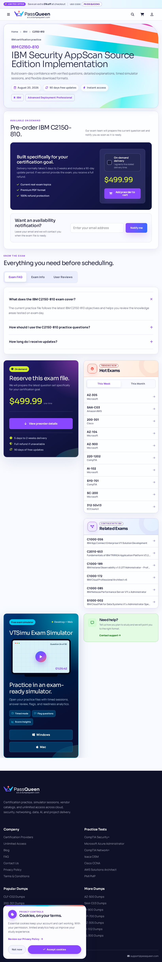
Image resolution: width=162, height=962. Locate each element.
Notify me (136, 228)
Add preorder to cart (125, 193)
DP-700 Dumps (94, 916)
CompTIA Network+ (96, 850)
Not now (17, 949)
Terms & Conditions (16, 876)
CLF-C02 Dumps (14, 896)
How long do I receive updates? (33, 341)
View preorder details (43, 423)
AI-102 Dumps (93, 929)
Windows (43, 735)
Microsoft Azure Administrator (104, 843)
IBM (25, 31)
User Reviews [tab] (63, 277)
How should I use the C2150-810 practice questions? (49, 327)
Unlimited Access (15, 843)
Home (14, 31)
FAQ (6, 856)
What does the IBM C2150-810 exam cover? (42, 299)
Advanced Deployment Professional (50, 97)
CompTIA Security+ (96, 837)
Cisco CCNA (92, 863)
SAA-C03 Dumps (95, 903)
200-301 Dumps (14, 903)
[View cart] (142, 14)
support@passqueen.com (144, 956)
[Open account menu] (152, 14)
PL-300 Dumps (94, 935)
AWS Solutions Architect (100, 869)
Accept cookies (56, 949)
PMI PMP (90, 876)
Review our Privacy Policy (23, 939)
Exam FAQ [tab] (15, 277)
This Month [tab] (138, 383)
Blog (6, 850)
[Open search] (132, 14)
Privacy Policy (13, 869)
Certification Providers (18, 837)
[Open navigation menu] (8, 14)
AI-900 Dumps (93, 910)
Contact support (109, 635)
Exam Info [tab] (38, 277)
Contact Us (11, 863)
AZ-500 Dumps (94, 896)
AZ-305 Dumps (94, 923)
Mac (43, 747)
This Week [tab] (104, 383)
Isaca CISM (91, 856)
